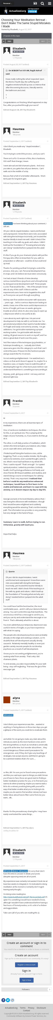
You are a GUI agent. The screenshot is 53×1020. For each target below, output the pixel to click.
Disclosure (41, 1008)
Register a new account (26, 965)
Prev (9, 41)
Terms (23, 1008)
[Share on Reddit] (12, 1000)
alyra (16, 698)
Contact (26, 1010)
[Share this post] (47, 64)
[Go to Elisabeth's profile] (6, 50)
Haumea (18, 129)
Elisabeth (14, 29)
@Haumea (8, 223)
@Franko (7, 871)
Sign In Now (26, 980)
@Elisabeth (8, 715)
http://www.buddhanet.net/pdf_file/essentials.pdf (24, 897)
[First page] (3, 41)
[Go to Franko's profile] (6, 402)
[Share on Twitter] (8, 1000)
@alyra (15, 871)
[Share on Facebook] (3, 1000)
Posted (12, 64)
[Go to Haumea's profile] (6, 131)
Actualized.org (11, 1008)
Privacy (31, 1008)
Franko (18, 401)
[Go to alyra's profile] (6, 699)
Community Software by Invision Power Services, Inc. (26, 1016)
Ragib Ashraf (36, 70)
